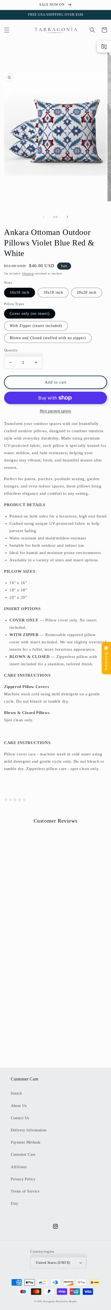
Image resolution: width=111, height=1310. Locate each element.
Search (16, 1093)
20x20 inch (86, 292)
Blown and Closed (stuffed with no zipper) (48, 338)
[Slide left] (44, 217)
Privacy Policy (23, 1179)
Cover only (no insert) (30, 314)
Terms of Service (25, 1191)
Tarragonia (49, 1301)
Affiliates (19, 1167)
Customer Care (23, 1154)
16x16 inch (19, 292)
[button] (7, 30)
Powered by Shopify (66, 1301)
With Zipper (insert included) (36, 326)
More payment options (55, 411)
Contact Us (20, 1118)
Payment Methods (25, 1142)
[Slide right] (67, 217)
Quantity (11, 350)
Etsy (14, 1203)
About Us (19, 1106)
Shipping (28, 273)
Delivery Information (29, 1130)
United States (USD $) (53, 1262)
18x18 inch (53, 292)
